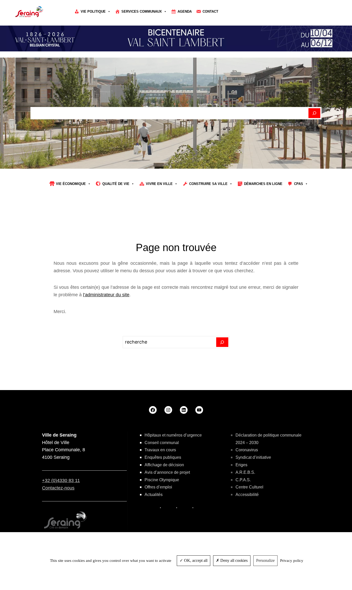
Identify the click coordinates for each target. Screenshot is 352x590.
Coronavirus (247, 450)
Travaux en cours (160, 450)
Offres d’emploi (158, 487)
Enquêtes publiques (163, 457)
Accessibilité (247, 494)
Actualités (154, 494)
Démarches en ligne (263, 184)
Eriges (241, 465)
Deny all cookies (233, 560)
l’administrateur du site (106, 294)
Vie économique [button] (71, 184)
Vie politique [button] (93, 11)
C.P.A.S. (243, 480)
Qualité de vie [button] (115, 184)
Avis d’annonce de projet (167, 472)
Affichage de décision (164, 465)
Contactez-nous (58, 488)
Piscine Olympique (162, 480)
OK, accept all (195, 560)
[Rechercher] (314, 113)
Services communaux (141, 11)
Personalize (265, 560)
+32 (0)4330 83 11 (61, 480)
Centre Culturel (249, 487)
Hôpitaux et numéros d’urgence (173, 435)
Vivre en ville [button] (159, 184)
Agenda (185, 11)
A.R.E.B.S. (245, 472)
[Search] (222, 342)
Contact (210, 11)
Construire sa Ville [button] (208, 184)
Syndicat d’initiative (253, 457)
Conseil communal (162, 442)
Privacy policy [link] (291, 560)
